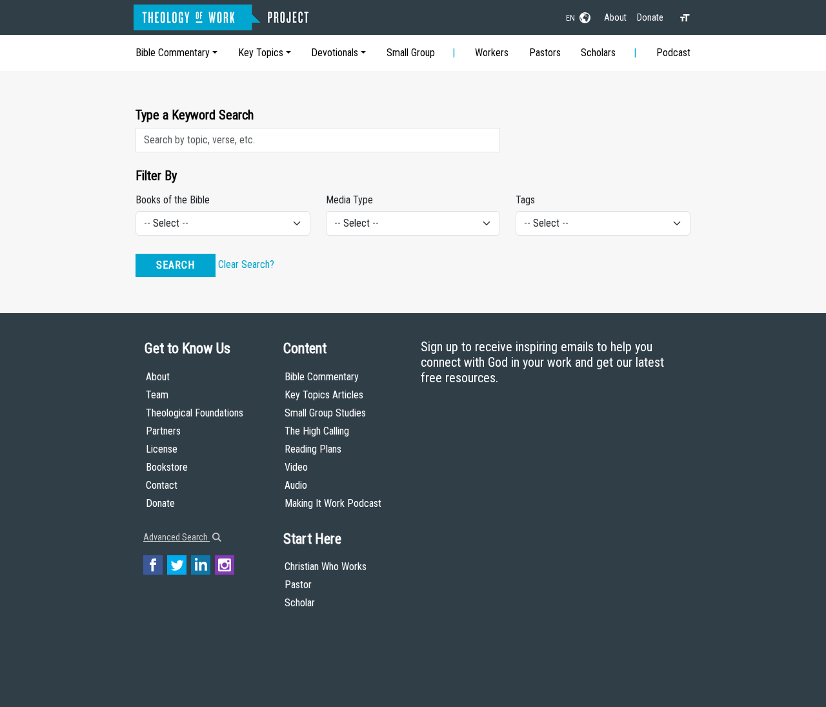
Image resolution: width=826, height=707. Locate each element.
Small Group (411, 52)
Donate (650, 17)
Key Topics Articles (324, 395)
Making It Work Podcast (333, 503)
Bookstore (167, 467)
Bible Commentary (173, 52)
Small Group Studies (325, 413)
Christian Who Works (326, 566)
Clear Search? (246, 264)
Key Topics (260, 52)
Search (175, 265)
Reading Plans (313, 449)
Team (157, 395)
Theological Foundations (194, 413)
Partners (163, 431)
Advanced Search (176, 537)
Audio (296, 485)
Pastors (545, 52)
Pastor (298, 585)
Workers (492, 52)
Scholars (598, 52)
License (161, 449)
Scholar (300, 603)
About (615, 17)
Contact (161, 485)
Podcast (673, 52)
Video (296, 467)
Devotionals (334, 52)
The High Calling (317, 431)
